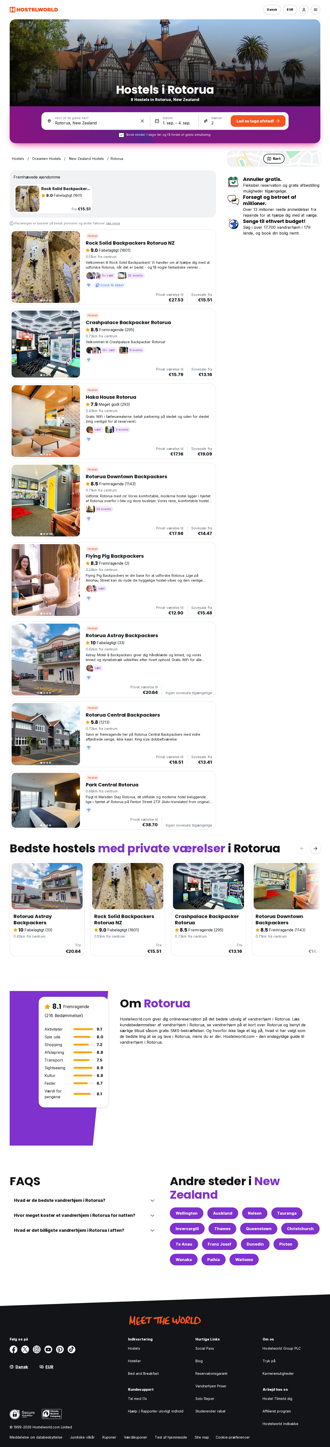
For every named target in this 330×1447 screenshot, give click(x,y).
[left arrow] (302, 848)
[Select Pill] (304, 9)
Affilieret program (277, 1411)
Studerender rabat (210, 1411)
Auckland (222, 1213)
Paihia (213, 1259)
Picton (285, 1244)
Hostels (134, 1348)
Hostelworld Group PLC (282, 1348)
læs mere (113, 223)
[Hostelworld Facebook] (13, 1349)
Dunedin (255, 1244)
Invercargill (187, 1228)
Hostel (92, 236)
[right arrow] (315, 848)
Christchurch (300, 1228)
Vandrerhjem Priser (211, 1386)
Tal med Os (137, 1399)
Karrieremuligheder (278, 1373)
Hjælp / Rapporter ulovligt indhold (155, 1411)
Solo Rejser (204, 1399)
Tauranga (287, 1213)
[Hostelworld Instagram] (37, 1349)
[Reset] (142, 121)
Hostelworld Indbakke (280, 1424)
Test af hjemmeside (171, 1437)
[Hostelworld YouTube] (48, 1349)
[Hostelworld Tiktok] (71, 1349)
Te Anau (184, 1244)
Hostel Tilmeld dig (277, 1399)
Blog (199, 1361)
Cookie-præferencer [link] (233, 1437)
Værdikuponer (135, 1437)
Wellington (187, 1213)
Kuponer (109, 1437)
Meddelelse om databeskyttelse (36, 1437)
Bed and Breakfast (143, 1373)
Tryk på (269, 1361)
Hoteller (134, 1361)
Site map (202, 1437)
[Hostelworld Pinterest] (60, 1349)
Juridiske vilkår (82, 1437)
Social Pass (204, 1348)
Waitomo (244, 1259)
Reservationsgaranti (211, 1373)
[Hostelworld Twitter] (25, 1349)
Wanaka (184, 1259)
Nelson (255, 1213)
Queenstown (259, 1228)
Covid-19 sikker (112, 285)
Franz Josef (219, 1244)
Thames (222, 1228)
